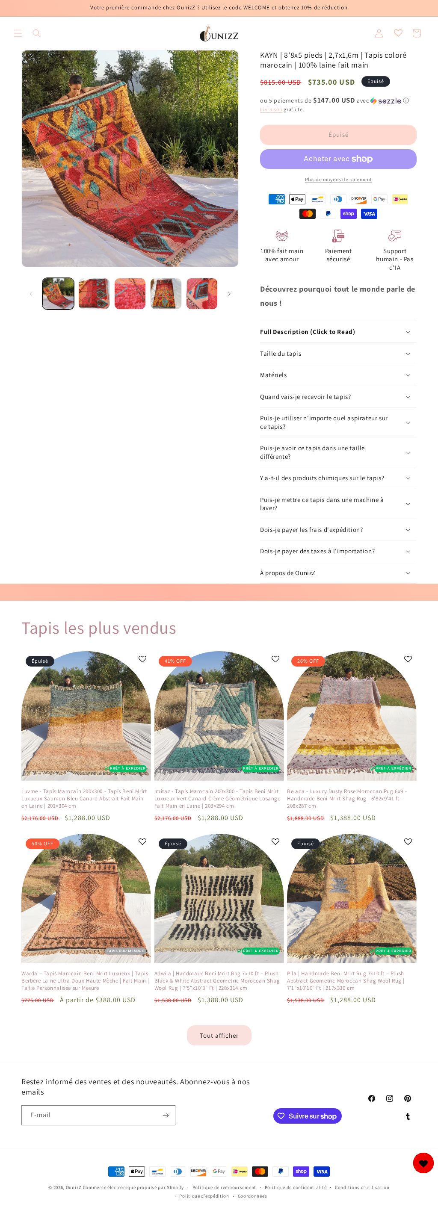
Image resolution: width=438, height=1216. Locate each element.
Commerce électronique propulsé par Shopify (133, 1187)
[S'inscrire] (165, 1115)
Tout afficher (219, 1035)
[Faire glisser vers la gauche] (30, 293)
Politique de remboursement (224, 1187)
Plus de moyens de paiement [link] (338, 179)
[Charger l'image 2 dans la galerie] (94, 294)
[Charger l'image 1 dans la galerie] (58, 294)
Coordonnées (252, 1196)
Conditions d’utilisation (362, 1187)
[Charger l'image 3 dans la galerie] (130, 294)
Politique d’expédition (204, 1196)
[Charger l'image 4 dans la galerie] (166, 294)
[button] (18, 33)
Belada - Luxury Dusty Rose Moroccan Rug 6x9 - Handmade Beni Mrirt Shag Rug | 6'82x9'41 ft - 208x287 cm (347, 798)
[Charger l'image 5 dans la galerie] (202, 294)
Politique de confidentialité (296, 1187)
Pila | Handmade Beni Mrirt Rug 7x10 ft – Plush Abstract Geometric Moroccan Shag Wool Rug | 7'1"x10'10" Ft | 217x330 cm (346, 981)
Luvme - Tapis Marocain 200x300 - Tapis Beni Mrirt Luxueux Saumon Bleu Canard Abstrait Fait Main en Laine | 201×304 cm (84, 798)
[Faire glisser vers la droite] (229, 293)
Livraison (271, 109)
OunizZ (74, 1187)
